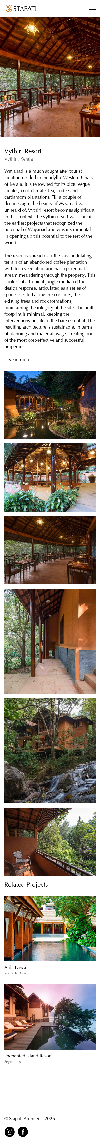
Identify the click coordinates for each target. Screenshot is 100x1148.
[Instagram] (9, 1131)
